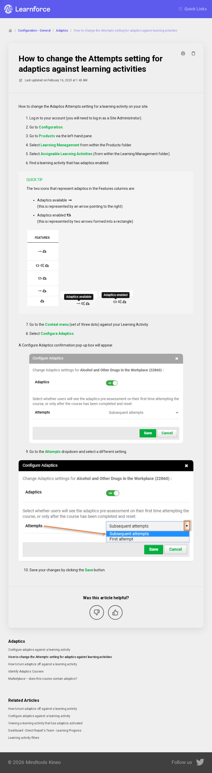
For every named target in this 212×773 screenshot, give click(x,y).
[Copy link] (193, 53)
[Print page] (183, 53)
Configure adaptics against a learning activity (39, 650)
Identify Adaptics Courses (26, 671)
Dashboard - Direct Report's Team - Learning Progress (44, 730)
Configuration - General (34, 30)
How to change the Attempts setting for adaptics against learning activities (125, 30)
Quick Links (195, 8)
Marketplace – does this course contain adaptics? (42, 679)
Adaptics (62, 30)
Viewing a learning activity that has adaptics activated (45, 723)
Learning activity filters (23, 738)
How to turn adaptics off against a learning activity (42, 664)
